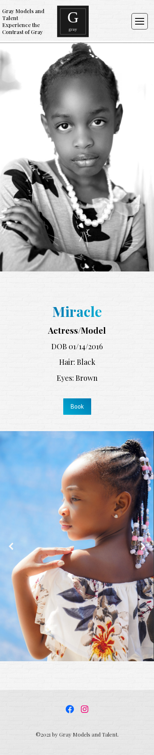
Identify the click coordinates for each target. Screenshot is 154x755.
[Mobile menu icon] (139, 21)
